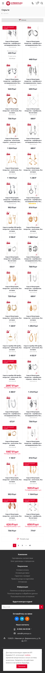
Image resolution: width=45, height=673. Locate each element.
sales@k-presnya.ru (24, 633)
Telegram (22, 619)
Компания (22, 554)
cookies (27, 655)
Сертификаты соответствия (22, 558)
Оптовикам (22, 582)
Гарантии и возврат (22, 576)
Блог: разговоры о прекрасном (22, 561)
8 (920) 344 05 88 (23, 629)
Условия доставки (22, 573)
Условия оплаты (22, 570)
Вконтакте (17, 619)
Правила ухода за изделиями (22, 579)
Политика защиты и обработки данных (22, 593)
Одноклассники (27, 619)
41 (30, 545)
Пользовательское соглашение (22, 596)
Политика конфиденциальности (22, 590)
